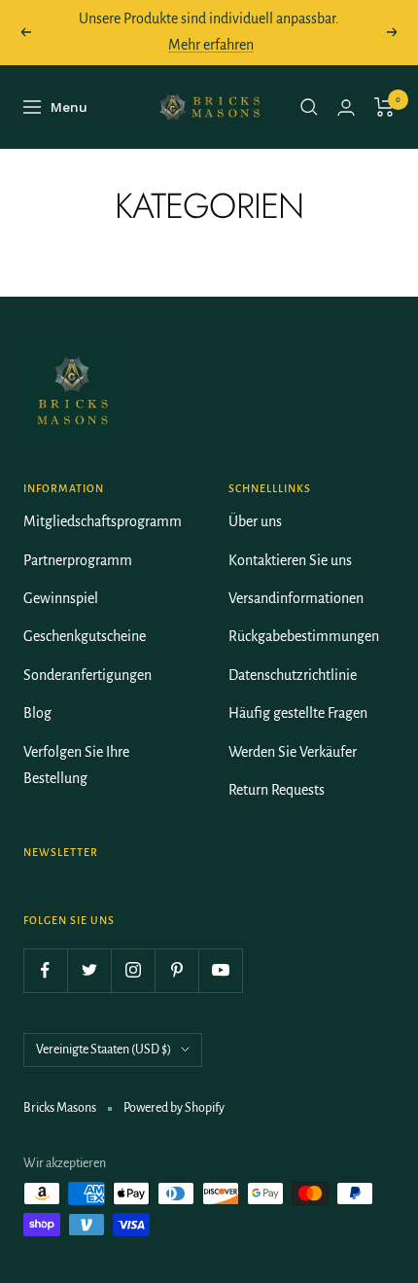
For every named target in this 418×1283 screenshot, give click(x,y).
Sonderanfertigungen (87, 675)
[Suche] (309, 107)
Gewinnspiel (60, 598)
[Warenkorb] (384, 107)
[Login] (346, 107)
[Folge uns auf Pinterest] (176, 970)
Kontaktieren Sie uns (290, 560)
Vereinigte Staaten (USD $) (103, 1049)
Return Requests (276, 790)
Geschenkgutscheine (84, 636)
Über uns (255, 521)
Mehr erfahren (211, 45)
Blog (37, 713)
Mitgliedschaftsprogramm (102, 521)
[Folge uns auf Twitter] (89, 970)
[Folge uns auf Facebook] (45, 970)
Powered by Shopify (174, 1108)
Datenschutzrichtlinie (292, 675)
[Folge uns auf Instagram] (133, 970)
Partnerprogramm (77, 560)
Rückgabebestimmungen (303, 636)
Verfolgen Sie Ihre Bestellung (76, 765)
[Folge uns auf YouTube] (220, 970)
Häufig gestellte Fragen (297, 713)
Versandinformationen (296, 598)
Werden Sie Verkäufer (292, 752)
